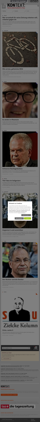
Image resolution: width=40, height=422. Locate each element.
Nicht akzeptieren (19, 218)
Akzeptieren (27, 218)
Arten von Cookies (26, 215)
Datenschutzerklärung (21, 212)
